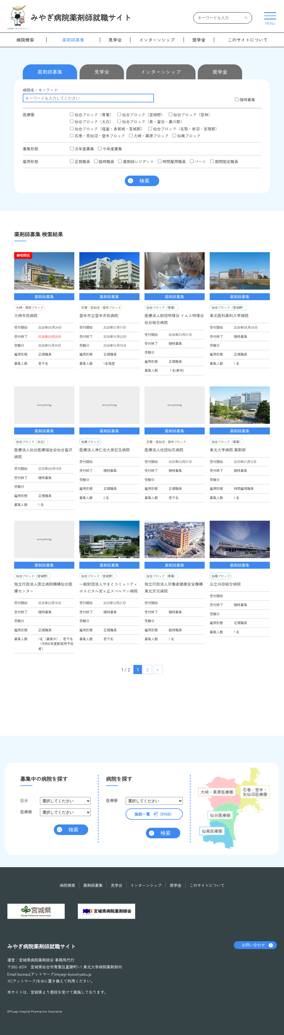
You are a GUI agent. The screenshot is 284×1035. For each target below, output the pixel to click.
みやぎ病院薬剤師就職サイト (81, 16)
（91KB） (154, 813)
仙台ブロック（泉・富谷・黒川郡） (152, 121)
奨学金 (199, 39)
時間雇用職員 (173, 161)
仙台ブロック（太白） (93, 121)
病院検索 (25, 39)
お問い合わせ (253, 945)
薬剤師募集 (73, 39)
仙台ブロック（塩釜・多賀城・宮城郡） (108, 128)
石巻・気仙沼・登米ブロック (99, 135)
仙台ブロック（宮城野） (143, 114)
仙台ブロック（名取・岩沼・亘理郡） (185, 128)
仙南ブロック (188, 135)
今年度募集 (112, 148)
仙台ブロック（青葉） (93, 114)
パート (199, 161)
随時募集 (247, 99)
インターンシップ (157, 39)
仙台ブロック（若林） (192, 114)
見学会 (115, 39)
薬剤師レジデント (138, 161)
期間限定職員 (226, 161)
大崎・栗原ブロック (151, 135)
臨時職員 (106, 161)
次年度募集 (83, 148)
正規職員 (81, 161)
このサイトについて (248, 39)
